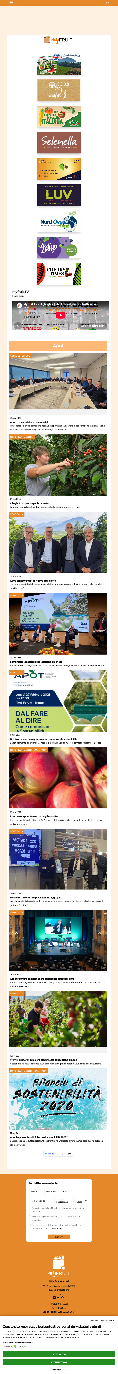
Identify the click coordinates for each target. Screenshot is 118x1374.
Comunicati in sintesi (21, 437)
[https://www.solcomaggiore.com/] (59, 92)
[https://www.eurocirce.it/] (59, 66)
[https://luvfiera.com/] (59, 197)
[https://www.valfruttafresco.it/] (59, 119)
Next (68, 1153)
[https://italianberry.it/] (59, 250)
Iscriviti (59, 1237)
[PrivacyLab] (19, 1346)
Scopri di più (18, 296)
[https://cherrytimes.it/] (59, 276)
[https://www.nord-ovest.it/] (59, 224)
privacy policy (57, 1228)
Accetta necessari (59, 1362)
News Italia (16, 514)
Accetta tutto (59, 1354)
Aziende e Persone (20, 355)
